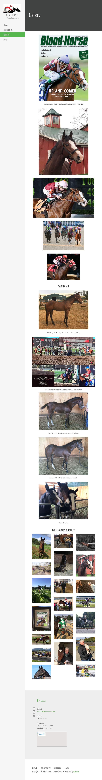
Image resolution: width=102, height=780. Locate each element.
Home (5, 25)
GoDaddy (76, 771)
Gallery (6, 34)
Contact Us (8, 29)
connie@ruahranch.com (46, 712)
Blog (5, 39)
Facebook (42, 701)
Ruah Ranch (12, 15)
